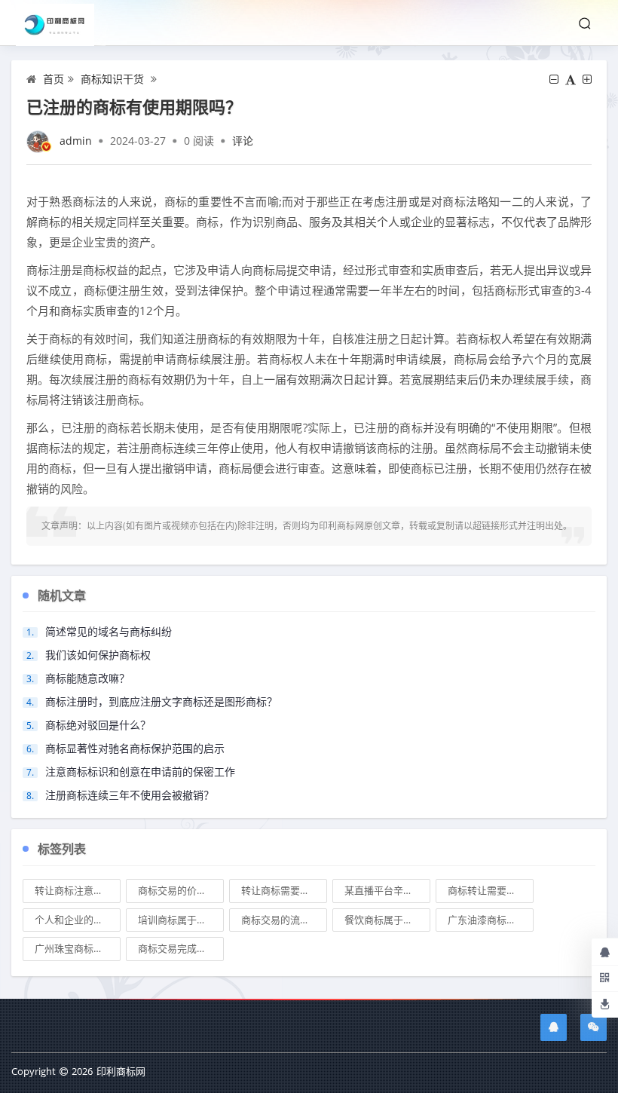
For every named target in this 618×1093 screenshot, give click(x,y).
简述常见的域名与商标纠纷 (108, 631)
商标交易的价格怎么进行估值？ (181, 890)
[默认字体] (570, 79)
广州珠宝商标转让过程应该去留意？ (78, 948)
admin (76, 140)
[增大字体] (587, 79)
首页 (53, 79)
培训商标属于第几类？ (181, 919)
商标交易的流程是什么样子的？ (284, 919)
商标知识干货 (112, 79)
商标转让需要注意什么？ (491, 890)
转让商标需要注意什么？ (284, 890)
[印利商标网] (61, 23)
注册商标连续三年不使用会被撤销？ (129, 795)
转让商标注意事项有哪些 (78, 890)
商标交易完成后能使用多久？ (181, 948)
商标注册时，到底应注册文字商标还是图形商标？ (161, 701)
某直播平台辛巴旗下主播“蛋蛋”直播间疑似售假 (387, 890)
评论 (242, 140)
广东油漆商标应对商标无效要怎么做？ (491, 919)
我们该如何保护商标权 (98, 655)
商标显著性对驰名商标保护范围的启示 (135, 748)
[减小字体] (553, 79)
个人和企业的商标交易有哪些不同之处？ (78, 919)
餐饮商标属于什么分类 (387, 919)
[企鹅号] (553, 1027)
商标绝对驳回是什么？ (98, 725)
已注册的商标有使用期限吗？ (134, 106)
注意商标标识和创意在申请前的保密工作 (140, 771)
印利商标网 (120, 1071)
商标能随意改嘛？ (87, 678)
